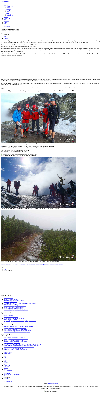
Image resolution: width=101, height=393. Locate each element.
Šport (8, 13)
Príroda (8, 10)
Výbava (5, 22)
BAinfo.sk (6, 378)
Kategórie (6, 17)
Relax (8, 11)
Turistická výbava (8, 370)
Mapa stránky (7, 375)
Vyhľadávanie (7, 373)
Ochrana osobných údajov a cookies (12, 374)
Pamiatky (9, 9)
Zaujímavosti (10, 15)
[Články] (7, 5)
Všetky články (10, 6)
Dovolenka (6, 21)
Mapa (5, 23)
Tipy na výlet (7, 18)
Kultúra (8, 7)
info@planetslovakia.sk (52, 383)
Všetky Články (7, 353)
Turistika (9, 14)
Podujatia (6, 38)
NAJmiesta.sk (7, 379)
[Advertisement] (45, 67)
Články (5, 5)
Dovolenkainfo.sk (8, 381)
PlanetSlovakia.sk (8, 352)
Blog (5, 19)
